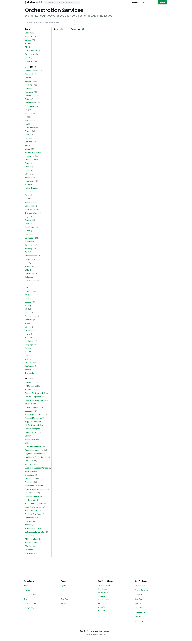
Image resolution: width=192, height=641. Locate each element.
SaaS (27, 33)
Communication (31, 71)
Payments (29, 92)
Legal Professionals (33, 507)
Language (29, 345)
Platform (28, 36)
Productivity (30, 113)
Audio (27, 295)
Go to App (64, 599)
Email (27, 170)
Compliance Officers (33, 446)
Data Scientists (31, 432)
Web (27, 184)
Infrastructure (31, 50)
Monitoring (29, 156)
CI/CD (27, 288)
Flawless (138, 603)
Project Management (33, 152)
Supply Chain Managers (35, 489)
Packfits (138, 617)
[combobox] (62, 2)
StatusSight (139, 599)
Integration (29, 181)
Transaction (30, 373)
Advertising (29, 273)
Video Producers (32, 496)
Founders (29, 550)
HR (26, 110)
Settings (64, 603)
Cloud (27, 88)
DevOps (28, 167)
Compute (29, 291)
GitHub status (102, 596)
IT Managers (30, 386)
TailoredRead (140, 586)
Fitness (28, 348)
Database (29, 277)
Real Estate (29, 227)
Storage (28, 234)
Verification (29, 238)
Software (29, 320)
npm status (102, 607)
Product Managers (33, 418)
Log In (63, 590)
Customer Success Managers (37, 468)
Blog (144, 2)
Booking (28, 241)
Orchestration (30, 362)
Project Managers (32, 429)
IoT (26, 199)
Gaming (28, 220)
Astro (56, 29)
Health (27, 124)
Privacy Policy (29, 608)
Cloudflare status (104, 586)
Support (28, 163)
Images (28, 284)
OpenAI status (103, 589)
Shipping (28, 248)
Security (28, 78)
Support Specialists (33, 421)
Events (28, 231)
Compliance (30, 127)
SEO (27, 355)
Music (27, 334)
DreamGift (138, 608)
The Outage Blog (30, 594)
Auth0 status (102, 603)
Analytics (29, 81)
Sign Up (162, 2)
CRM (27, 135)
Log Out (63, 594)
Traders (28, 525)
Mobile (28, 266)
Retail (27, 224)
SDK (27, 58)
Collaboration (30, 103)
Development (30, 95)
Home (26, 586)
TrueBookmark (140, 612)
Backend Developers (33, 514)
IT (26, 117)
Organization (30, 54)
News (27, 369)
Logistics (28, 142)
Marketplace (30, 341)
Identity (28, 263)
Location (28, 302)
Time (27, 337)
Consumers (30, 518)
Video (27, 191)
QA (26, 252)
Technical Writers (32, 542)
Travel (27, 323)
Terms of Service (30, 603)
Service (28, 40)
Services (134, 2)
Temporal (76, 29)
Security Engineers (33, 397)
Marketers (29, 389)
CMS (27, 270)
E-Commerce (30, 106)
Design (28, 195)
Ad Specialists (31, 464)
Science (28, 327)
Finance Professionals (34, 393)
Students (28, 436)
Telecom (28, 177)
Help (152, 2)
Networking (30, 188)
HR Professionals (32, 425)
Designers (29, 461)
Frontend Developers (34, 503)
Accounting (30, 202)
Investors (29, 535)
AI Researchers (31, 539)
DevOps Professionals (34, 400)
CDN (27, 298)
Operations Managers (34, 450)
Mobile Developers (33, 528)
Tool (27, 43)
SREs (27, 443)
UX (26, 309)
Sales (27, 174)
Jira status (101, 610)
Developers (30, 382)
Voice (27, 312)
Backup (28, 305)
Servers (28, 259)
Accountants (30, 439)
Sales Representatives (34, 414)
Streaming (29, 245)
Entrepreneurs (31, 510)
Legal (27, 216)
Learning (28, 138)
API (26, 47)
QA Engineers (30, 493)
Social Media (30, 206)
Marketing (29, 85)
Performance (30, 280)
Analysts (28, 404)
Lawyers (28, 521)
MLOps (28, 352)
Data (27, 99)
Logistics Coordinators (34, 454)
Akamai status (103, 593)
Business (28, 120)
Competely (139, 594)
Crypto (28, 149)
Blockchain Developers (34, 486)
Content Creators (32, 407)
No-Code (29, 330)
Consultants (30, 553)
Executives (29, 475)
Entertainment (31, 209)
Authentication (31, 256)
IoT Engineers (31, 500)
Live (26, 359)
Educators (29, 411)
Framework (30, 61)
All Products (139, 621)
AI (26, 145)
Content (28, 131)
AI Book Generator (141, 590)
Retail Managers (31, 471)
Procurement (30, 316)
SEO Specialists (31, 546)
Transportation (31, 213)
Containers (29, 366)
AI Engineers (30, 478)
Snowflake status (104, 600)
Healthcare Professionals (35, 457)
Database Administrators (35, 532)
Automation (30, 159)
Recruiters (29, 482)
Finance (28, 74)
